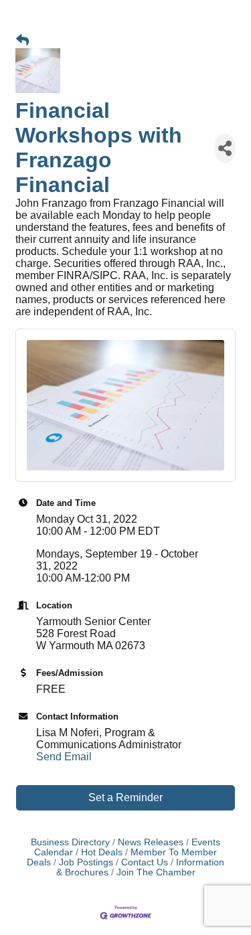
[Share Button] (225, 148)
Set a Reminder (125, 797)
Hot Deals (101, 852)
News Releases (150, 842)
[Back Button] (22, 40)
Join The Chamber (155, 872)
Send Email (64, 756)
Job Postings (86, 862)
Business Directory (70, 842)
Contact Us (144, 862)
